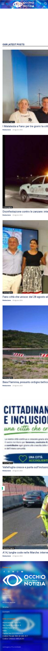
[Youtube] (22, 572)
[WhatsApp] (17, 572)
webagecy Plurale (12, 647)
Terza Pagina (7, 292)
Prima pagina (7, 207)
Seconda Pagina (8, 122)
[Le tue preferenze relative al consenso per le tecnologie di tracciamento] (2, 488)
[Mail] (13, 572)
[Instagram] (8, 572)
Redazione (7, 130)
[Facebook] (4, 572)
